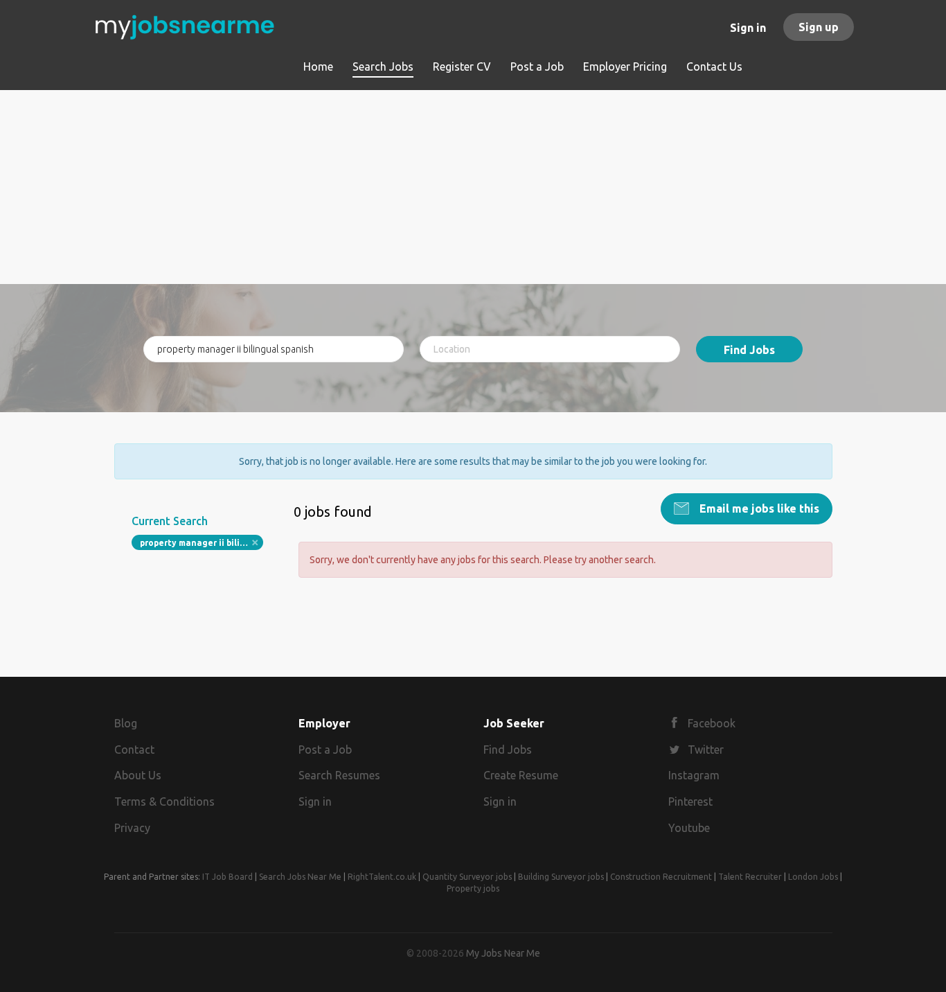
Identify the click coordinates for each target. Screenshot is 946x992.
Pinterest (690, 801)
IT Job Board (227, 876)
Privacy (132, 828)
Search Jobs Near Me (300, 876)
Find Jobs (749, 350)
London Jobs (813, 876)
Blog (125, 723)
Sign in (748, 27)
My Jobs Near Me (503, 953)
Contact (134, 749)
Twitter (706, 749)
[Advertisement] (473, 187)
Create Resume (520, 775)
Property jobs (473, 888)
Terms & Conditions (164, 801)
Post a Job (325, 749)
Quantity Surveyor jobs (467, 876)
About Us (137, 775)
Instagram (694, 775)
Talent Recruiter (750, 876)
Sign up (818, 27)
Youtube (689, 828)
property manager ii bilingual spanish (202, 542)
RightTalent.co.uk (382, 876)
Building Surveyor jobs (561, 876)
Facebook (711, 723)
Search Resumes (339, 775)
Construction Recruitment (661, 876)
